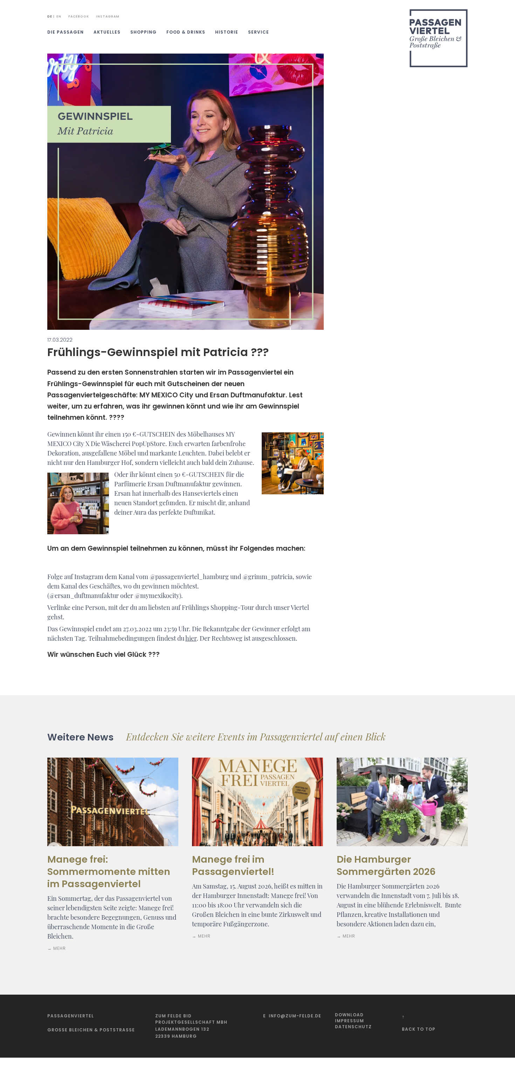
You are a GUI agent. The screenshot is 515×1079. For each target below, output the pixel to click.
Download (349, 1015)
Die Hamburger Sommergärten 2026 (386, 865)
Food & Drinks (185, 32)
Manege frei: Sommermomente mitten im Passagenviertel (108, 871)
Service (258, 32)
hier (191, 638)
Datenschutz (353, 1027)
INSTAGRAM (107, 16)
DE (49, 16)
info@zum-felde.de (295, 1016)
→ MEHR (56, 948)
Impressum (349, 1021)
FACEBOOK (78, 16)
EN (58, 16)
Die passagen (65, 32)
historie (226, 32)
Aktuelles (107, 32)
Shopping (143, 32)
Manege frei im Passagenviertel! (233, 865)
